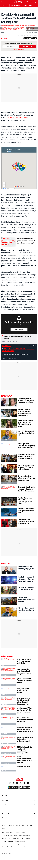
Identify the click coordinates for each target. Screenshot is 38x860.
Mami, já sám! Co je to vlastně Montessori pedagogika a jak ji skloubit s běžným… (23, 701)
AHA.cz (4, 665)
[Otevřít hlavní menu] (2, 2)
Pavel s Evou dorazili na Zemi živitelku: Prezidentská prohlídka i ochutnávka (26, 456)
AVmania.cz (5, 763)
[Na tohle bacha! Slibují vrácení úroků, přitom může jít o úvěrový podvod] (9, 479)
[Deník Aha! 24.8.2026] (8, 768)
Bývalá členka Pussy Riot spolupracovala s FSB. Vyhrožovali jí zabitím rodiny (25, 423)
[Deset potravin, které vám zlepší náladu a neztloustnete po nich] (8, 740)
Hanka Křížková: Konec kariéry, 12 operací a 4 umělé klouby (24, 661)
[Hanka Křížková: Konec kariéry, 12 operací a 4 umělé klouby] (8, 662)
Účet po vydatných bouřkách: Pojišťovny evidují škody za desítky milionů (26, 445)
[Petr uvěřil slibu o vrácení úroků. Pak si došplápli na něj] (9, 435)
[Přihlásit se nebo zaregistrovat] (35, 2)
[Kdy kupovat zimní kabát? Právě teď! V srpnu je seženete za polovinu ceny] (8, 731)
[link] (10, 783)
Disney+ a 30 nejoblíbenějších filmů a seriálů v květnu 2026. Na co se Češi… (24, 760)
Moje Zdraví (5, 743)
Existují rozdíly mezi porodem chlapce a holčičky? (23, 690)
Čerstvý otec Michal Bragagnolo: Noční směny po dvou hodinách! (26, 521)
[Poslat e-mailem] (35, 38)
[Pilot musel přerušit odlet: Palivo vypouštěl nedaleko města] (9, 512)
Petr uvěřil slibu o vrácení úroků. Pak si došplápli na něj (26, 433)
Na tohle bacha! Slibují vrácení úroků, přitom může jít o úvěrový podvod (26, 478)
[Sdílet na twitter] (27, 38)
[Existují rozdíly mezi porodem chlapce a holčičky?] (8, 692)
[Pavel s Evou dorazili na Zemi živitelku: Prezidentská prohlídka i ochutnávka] (9, 458)
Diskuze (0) (4, 38)
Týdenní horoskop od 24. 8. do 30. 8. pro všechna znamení (24, 681)
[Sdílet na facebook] (24, 38)
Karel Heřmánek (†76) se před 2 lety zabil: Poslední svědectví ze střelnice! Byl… (24, 711)
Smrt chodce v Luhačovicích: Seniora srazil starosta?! (26, 599)
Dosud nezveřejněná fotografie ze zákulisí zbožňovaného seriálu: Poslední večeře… (25, 412)
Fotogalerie (6, 346)
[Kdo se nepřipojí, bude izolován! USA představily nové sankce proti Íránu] (9, 402)
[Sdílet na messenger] (30, 38)
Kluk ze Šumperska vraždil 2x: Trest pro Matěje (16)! (26, 588)
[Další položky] (35, 5)
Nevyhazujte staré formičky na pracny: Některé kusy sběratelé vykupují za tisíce (26, 489)
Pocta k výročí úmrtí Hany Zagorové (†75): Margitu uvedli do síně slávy (26, 467)
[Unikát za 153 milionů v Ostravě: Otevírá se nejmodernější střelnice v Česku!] (9, 501)
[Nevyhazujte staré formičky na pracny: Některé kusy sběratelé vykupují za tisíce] (9, 490)
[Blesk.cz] (18, 2)
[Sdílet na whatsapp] (32, 38)
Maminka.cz (5, 694)
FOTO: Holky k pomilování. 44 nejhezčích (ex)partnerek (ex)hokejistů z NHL (25, 750)
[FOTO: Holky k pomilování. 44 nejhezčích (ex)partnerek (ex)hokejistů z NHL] (8, 750)
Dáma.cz (4, 685)
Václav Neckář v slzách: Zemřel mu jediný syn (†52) (26, 568)
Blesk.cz (5, 675)
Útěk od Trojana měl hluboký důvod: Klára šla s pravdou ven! (25, 720)
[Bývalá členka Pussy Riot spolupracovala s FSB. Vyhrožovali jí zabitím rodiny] (9, 423)
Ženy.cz (4, 733)
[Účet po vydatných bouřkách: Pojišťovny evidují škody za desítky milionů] (9, 447)
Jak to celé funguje (19, 49)
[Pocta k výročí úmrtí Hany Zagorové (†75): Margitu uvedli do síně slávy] (9, 468)
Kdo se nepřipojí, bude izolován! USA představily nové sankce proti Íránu (26, 400)
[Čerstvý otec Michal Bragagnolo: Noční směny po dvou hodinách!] (9, 523)
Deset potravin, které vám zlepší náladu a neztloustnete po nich (25, 739)
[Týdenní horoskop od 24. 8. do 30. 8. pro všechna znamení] (8, 682)
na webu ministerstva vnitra (17, 118)
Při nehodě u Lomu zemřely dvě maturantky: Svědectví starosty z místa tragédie (26, 579)
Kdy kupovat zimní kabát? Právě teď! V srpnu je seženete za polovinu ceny (25, 729)
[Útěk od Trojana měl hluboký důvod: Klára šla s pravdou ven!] (8, 721)
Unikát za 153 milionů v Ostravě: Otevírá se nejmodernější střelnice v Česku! (25, 501)
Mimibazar (5, 704)
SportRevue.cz (6, 753)
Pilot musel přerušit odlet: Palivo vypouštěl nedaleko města (26, 510)
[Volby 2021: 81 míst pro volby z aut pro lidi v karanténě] (19, 28)
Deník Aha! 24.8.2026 (23, 766)
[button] (13, 787)
